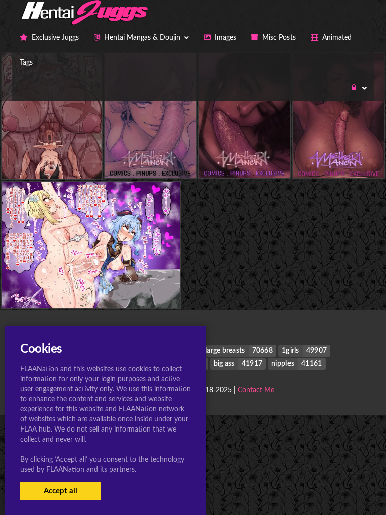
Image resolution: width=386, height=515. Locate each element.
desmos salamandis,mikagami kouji (66, 159)
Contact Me (256, 390)
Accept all (60, 491)
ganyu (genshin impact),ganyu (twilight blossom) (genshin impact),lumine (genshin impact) (166, 288)
